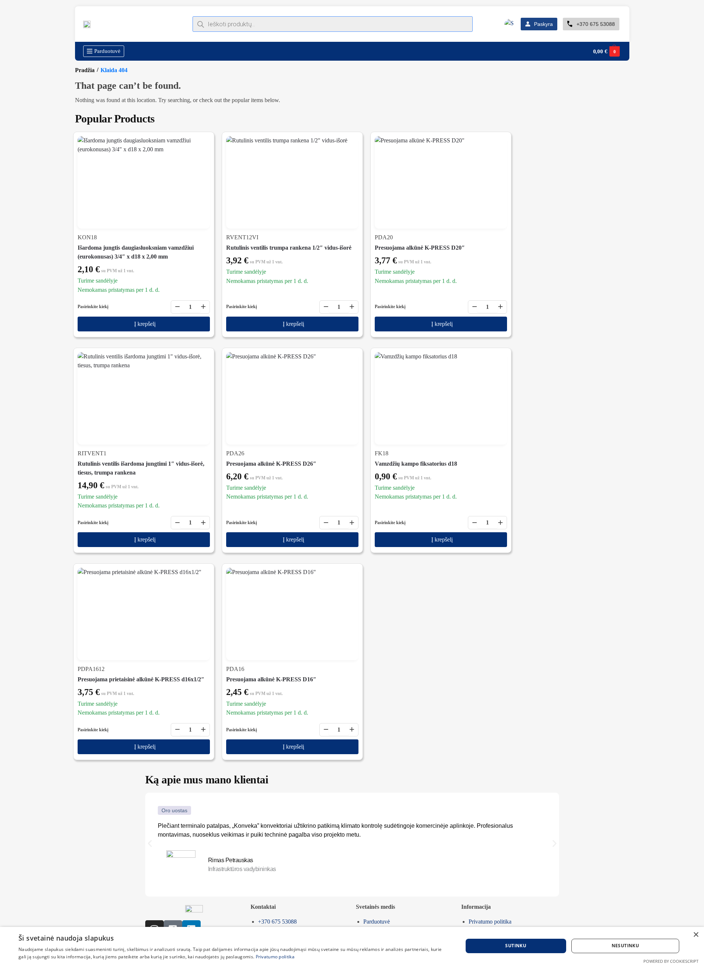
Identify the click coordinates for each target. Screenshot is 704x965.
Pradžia (85, 70)
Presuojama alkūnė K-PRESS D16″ (271, 679)
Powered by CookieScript (670, 961)
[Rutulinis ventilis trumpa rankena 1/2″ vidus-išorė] (292, 182)
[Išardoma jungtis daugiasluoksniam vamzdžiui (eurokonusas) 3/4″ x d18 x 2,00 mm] (144, 182)
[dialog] (352, 946)
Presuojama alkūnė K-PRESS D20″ (420, 247)
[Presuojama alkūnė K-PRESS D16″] (292, 614)
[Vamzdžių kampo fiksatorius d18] (441, 398)
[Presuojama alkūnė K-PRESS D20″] (441, 182)
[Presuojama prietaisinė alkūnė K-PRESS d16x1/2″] (144, 614)
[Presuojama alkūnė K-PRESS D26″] (292, 398)
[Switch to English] (509, 24)
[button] (606, 51)
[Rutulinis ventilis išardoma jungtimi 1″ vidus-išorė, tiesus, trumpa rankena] (144, 398)
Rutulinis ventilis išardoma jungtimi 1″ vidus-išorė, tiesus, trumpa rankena (141, 468)
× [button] (695, 935)
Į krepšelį (145, 324)
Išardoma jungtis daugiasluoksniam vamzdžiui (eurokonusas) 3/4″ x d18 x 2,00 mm (136, 252)
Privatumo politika (275, 957)
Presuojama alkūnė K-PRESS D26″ (271, 463)
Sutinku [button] (515, 945)
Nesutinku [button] (625, 945)
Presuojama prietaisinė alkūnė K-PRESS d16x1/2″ (141, 679)
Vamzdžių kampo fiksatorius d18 (416, 463)
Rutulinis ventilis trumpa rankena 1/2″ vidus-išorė (288, 247)
